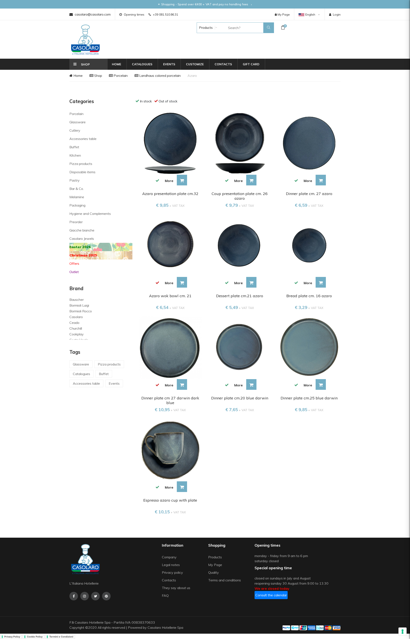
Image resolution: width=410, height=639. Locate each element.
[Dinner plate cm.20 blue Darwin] (239, 347)
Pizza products (80, 164)
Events (169, 64)
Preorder (76, 222)
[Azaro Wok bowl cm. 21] (170, 245)
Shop (97, 75)
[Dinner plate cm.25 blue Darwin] (309, 347)
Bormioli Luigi (79, 305)
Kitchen (75, 155)
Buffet (74, 147)
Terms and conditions (224, 580)
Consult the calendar (271, 595)
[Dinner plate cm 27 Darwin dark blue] (170, 347)
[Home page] (85, 39)
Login (337, 14)
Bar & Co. (76, 188)
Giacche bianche (81, 230)
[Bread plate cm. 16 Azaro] (309, 245)
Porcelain (120, 75)
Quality (214, 572)
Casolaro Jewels (81, 238)
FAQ (165, 595)
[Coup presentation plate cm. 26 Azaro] (239, 143)
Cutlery (74, 130)
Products (205, 27)
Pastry (74, 180)
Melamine (76, 197)
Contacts (223, 64)
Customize (195, 64)
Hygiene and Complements (90, 213)
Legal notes (171, 565)
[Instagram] (84, 596)
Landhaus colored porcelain (159, 75)
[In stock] (157, 180)
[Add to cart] (182, 180)
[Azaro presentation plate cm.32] (170, 143)
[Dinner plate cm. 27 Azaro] (309, 143)
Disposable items (82, 172)
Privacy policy (172, 572)
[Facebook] (73, 596)
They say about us (176, 588)
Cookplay (76, 334)
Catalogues (142, 64)
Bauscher (76, 299)
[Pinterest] (106, 596)
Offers (74, 263)
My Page (283, 14)
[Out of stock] (157, 282)
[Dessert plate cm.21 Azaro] (239, 245)
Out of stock (168, 101)
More (169, 181)
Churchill (75, 328)
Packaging (77, 205)
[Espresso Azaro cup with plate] (170, 449)
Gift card (251, 64)
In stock (146, 101)
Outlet (74, 272)
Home (116, 64)
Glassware (77, 122)
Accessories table (83, 139)
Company (169, 557)
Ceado (74, 322)
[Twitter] (95, 596)
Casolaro (76, 317)
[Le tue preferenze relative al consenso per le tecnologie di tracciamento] (402, 631)
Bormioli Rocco (80, 311)
